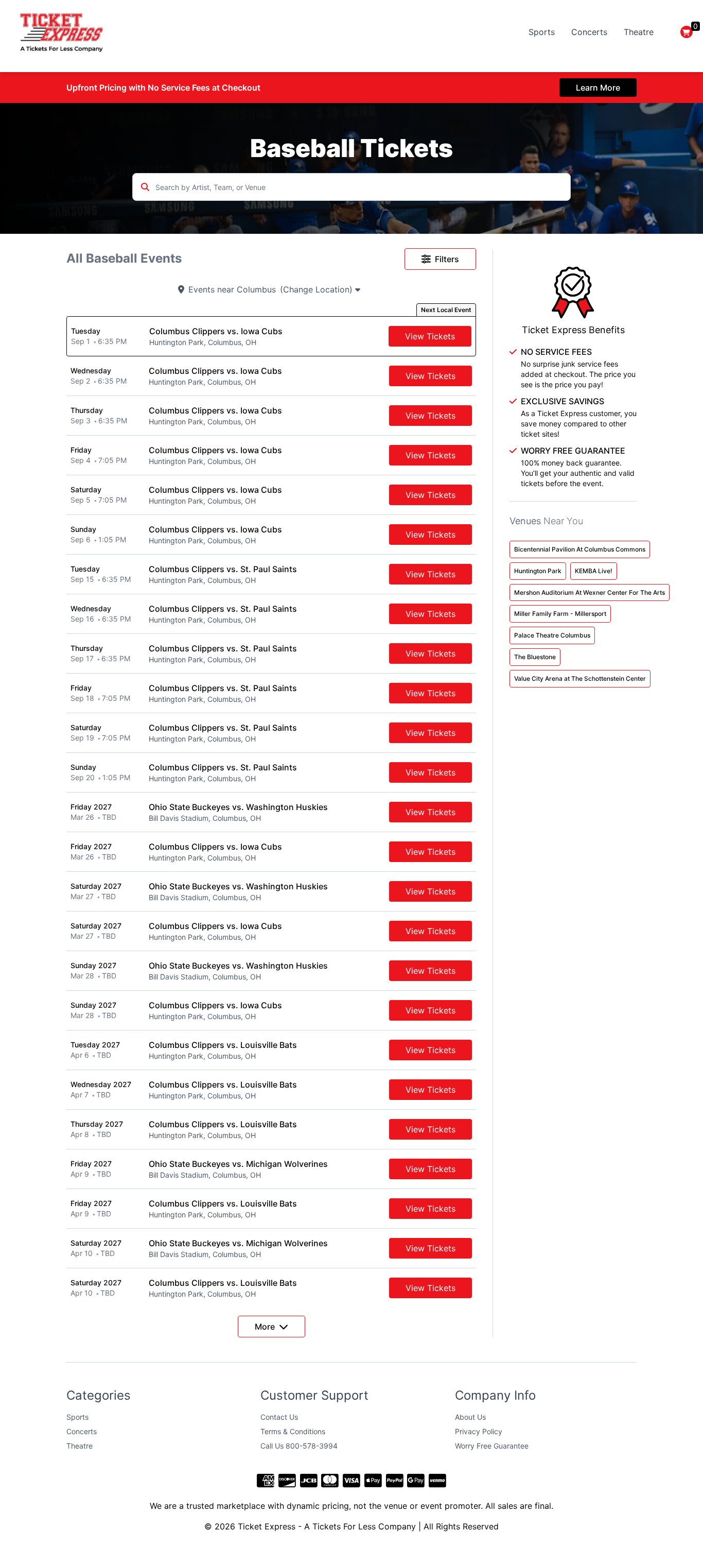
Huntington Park (537, 571)
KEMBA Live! (593, 571)
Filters (447, 259)
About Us (470, 1417)
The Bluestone (535, 657)
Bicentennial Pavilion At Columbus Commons (579, 549)
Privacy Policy (478, 1431)
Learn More (598, 87)
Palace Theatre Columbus (552, 635)
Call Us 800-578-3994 (299, 1445)
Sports (542, 32)
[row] (271, 336)
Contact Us (279, 1417)
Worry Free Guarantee (492, 1445)
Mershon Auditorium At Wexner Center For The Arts (589, 592)
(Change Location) (317, 289)
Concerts (589, 32)
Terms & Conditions (292, 1431)
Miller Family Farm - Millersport (560, 613)
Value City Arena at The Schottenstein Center (580, 678)
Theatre (639, 32)
